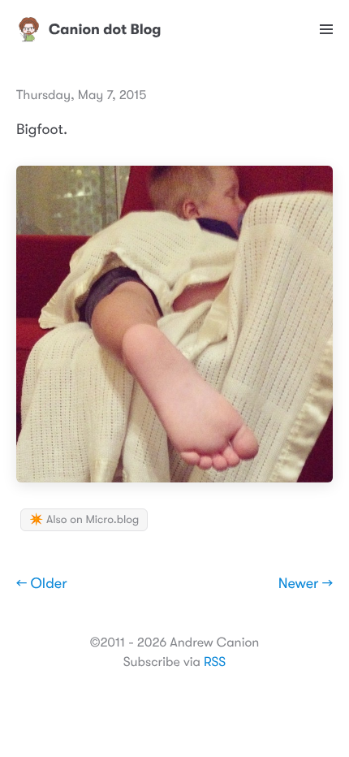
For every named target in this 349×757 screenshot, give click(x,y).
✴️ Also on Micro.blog (84, 519)
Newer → (305, 584)
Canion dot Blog (105, 29)
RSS (215, 662)
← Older (41, 584)
